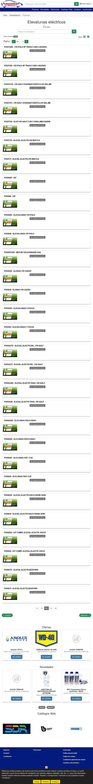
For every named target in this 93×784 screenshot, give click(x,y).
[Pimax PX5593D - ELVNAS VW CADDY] (10, 278)
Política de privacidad (70, 753)
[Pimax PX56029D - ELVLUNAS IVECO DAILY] (10, 428)
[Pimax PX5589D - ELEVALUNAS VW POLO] (10, 222)
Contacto (77, 9)
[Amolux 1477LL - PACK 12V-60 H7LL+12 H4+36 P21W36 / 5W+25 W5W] (16, 638)
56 (56, 608)
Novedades (44, 9)
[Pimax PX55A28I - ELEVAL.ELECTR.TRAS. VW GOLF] (10, 409)
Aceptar (36, 782)
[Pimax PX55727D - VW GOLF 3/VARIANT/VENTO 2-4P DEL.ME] (10, 91)
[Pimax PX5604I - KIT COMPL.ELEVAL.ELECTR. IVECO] (10, 558)
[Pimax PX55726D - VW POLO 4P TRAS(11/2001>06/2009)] (10, 54)
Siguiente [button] (51, 707)
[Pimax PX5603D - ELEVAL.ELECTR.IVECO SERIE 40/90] (10, 502)
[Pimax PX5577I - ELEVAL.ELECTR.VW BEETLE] (10, 166)
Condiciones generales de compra (74, 760)
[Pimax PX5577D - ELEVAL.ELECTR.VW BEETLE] (10, 148)
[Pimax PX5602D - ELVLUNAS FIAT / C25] (10, 465)
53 (42, 608)
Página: (6, 41)
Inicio (5, 15)
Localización (87, 9)
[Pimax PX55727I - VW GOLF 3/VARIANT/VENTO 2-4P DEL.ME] (10, 110)
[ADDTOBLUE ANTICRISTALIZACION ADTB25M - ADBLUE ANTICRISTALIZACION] (46, 678)
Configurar (55, 782)
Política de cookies (69, 756)
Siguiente (85, 615)
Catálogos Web (66, 9)
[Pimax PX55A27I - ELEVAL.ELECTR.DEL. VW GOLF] (10, 372)
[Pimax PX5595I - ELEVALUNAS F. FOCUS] (10, 334)
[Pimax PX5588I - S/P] (10, 203)
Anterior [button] (41, 707)
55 (51, 608)
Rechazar (46, 782)
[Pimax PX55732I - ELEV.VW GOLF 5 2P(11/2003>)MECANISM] (10, 129)
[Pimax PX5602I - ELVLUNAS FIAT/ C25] (10, 484)
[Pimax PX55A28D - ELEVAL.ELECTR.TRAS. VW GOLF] (10, 390)
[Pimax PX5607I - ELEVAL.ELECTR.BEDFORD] (10, 596)
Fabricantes (55, 9)
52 (37, 608)
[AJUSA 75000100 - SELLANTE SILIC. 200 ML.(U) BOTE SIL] (76, 638)
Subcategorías (15, 15)
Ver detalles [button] (16, 657)
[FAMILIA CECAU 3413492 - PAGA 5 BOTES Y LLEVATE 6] (46, 638)
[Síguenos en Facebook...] (46, 767)
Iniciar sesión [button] (86, 4)
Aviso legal (66, 750)
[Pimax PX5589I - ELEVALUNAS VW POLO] (10, 241)
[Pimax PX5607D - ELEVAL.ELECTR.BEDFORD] (10, 577)
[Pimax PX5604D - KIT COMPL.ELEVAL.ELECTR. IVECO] (10, 540)
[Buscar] (76, 4)
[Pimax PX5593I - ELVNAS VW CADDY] (10, 297)
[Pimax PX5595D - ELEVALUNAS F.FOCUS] (10, 316)
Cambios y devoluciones (71, 763)
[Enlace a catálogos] (16, 728)
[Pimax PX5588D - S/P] (10, 185)
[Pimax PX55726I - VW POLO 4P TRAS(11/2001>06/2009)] (10, 73)
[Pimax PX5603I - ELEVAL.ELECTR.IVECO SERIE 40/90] (10, 521)
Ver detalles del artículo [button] (37, 51)
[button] (85, 36)
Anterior (7, 615)
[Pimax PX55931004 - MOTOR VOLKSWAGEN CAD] (10, 260)
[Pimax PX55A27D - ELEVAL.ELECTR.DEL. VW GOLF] (10, 353)
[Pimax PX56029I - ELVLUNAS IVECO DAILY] (10, 446)
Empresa (35, 9)
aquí (68, 773)
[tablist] (46, 646)
